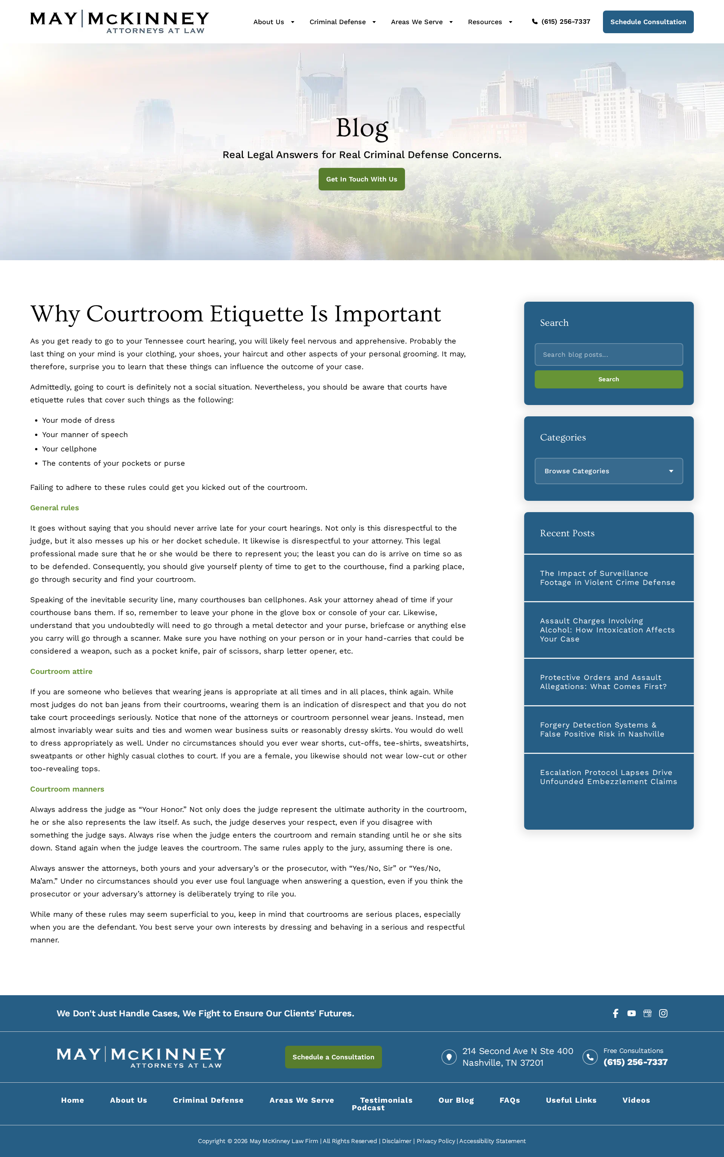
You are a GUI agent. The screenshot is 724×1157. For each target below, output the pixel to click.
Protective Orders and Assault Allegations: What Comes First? (603, 682)
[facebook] (616, 1013)
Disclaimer (397, 1141)
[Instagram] (663, 1013)
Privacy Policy (436, 1141)
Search (609, 379)
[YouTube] (631, 1013)
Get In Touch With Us (361, 179)
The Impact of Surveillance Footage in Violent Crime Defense (608, 578)
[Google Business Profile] (647, 1013)
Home (72, 1100)
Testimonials (386, 1100)
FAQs (510, 1100)
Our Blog (456, 1100)
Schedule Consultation (648, 22)
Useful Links (571, 1100)
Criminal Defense (338, 22)
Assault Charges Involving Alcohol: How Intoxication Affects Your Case (607, 629)
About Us (268, 22)
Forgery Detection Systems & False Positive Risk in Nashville (602, 729)
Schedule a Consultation (333, 1057)
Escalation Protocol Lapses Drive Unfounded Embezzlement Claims (609, 777)
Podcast (368, 1107)
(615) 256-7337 (566, 21)
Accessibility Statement (492, 1141)
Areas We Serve (417, 22)
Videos (636, 1100)
